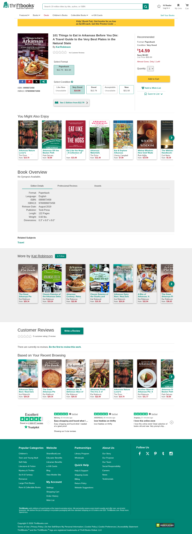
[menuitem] (167, 6)
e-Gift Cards (51, 466)
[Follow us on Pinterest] (155, 453)
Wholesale (79, 458)
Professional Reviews (67, 186)
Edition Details (37, 186)
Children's (23, 453)
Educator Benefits (54, 458)
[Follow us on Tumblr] (163, 453)
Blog (48, 470)
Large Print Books (27, 483)
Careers (105, 470)
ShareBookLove (53, 453)
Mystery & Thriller (26, 470)
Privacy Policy (37, 527)
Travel (21, 242)
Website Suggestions (84, 487)
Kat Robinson (63, 47)
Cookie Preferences (107, 527)
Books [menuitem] (35, 15)
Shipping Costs (81, 475)
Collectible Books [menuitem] (78, 15)
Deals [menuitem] (46, 15)
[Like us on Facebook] (139, 453)
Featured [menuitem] (23, 15)
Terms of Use (23, 527)
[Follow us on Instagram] (171, 453)
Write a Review (72, 331)
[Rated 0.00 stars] (60, 53)
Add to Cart (153, 79)
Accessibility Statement (128, 527)
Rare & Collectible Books (30, 487)
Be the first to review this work (65, 347)
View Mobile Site (53, 475)
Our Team (106, 462)
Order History (52, 496)
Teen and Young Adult (28, 458)
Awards (97, 186)
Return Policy (80, 483)
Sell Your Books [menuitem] (167, 15)
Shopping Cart (52, 492)
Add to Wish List (153, 88)
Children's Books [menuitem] (60, 15)
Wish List (50, 500)
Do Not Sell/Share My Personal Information (64, 527)
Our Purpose (108, 458)
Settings (50, 487)
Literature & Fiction (27, 466)
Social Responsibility (111, 466)
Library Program (82, 453)
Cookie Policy (91, 527)
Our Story (106, 453)
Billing (77, 479)
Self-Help (23, 462)
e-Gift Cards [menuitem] (97, 15)
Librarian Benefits (54, 462)
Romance (23, 479)
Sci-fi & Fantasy (26, 475)
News (104, 475)
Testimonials (107, 479)
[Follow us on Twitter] (147, 453)
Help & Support (81, 470)
